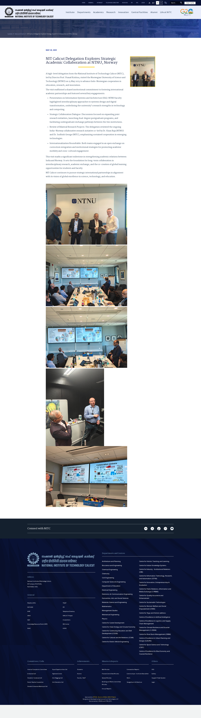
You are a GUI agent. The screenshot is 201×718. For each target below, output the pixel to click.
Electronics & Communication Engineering (117, 594)
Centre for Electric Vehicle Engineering (115, 642)
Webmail (91, 2)
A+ (153, 3)
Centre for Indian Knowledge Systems (152, 565)
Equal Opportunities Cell (59, 669)
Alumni (79, 674)
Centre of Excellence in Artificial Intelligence (154, 617)
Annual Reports (106, 689)
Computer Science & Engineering (114, 582)
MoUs (128, 678)
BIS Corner (66, 624)
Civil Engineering (108, 578)
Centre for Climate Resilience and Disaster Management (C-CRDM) (154, 628)
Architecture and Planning (111, 561)
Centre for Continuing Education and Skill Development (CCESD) (117, 632)
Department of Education (111, 586)
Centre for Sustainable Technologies (152, 602)
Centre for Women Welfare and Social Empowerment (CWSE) (152, 607)
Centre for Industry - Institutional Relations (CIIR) (154, 570)
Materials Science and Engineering (114, 602)
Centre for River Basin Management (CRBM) (155, 634)
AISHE (65, 628)
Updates (9, 34)
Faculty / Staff (81, 678)
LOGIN (143, 2)
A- (150, 3)
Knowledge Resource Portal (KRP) (37, 624)
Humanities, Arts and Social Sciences (115, 598)
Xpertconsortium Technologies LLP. (108, 699)
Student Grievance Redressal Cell (37, 686)
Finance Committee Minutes (110, 674)
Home (83, 2)
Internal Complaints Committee (37, 669)
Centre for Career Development (113, 623)
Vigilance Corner (57, 674)
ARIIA (29, 616)
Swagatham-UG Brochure (134, 682)
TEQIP (64, 603)
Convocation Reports (133, 669)
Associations (66, 620)
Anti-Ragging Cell (57, 678)
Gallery (154, 674)
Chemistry (105, 574)
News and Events (20, 34)
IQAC (28, 620)
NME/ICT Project (68, 616)
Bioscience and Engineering (112, 565)
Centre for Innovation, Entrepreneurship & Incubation (154, 583)
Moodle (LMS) (31, 603)
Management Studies (110, 610)
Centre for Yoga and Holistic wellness (152, 613)
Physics (104, 619)
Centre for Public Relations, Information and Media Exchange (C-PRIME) (155, 590)
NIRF (28, 611)
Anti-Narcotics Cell (57, 682)
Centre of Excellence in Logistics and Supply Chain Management (155, 622)
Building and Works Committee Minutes (111, 683)
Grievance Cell (31, 674)
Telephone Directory (112, 2)
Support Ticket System (158, 678)
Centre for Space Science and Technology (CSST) (154, 646)
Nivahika (125, 2)
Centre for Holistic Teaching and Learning (154, 561)
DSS (153, 669)
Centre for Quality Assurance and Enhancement (151, 597)
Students (80, 669)
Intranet (100, 2)
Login (153, 682)
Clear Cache (190, 3)
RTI (132, 2)
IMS (137, 2)
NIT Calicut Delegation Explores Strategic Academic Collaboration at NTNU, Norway (52, 34)
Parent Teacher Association (35, 682)
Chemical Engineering (110, 569)
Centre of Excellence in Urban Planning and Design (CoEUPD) (154, 639)
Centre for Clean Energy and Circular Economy (118, 627)
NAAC (29, 628)
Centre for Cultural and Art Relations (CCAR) (117, 638)
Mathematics (107, 606)
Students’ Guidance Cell (34, 678)
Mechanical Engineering (110, 615)
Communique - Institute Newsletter (138, 674)
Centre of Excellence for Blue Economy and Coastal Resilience (154, 652)
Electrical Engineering (109, 590)
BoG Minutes (106, 669)
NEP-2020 (30, 607)
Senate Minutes (106, 678)
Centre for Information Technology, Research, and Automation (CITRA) (155, 577)
